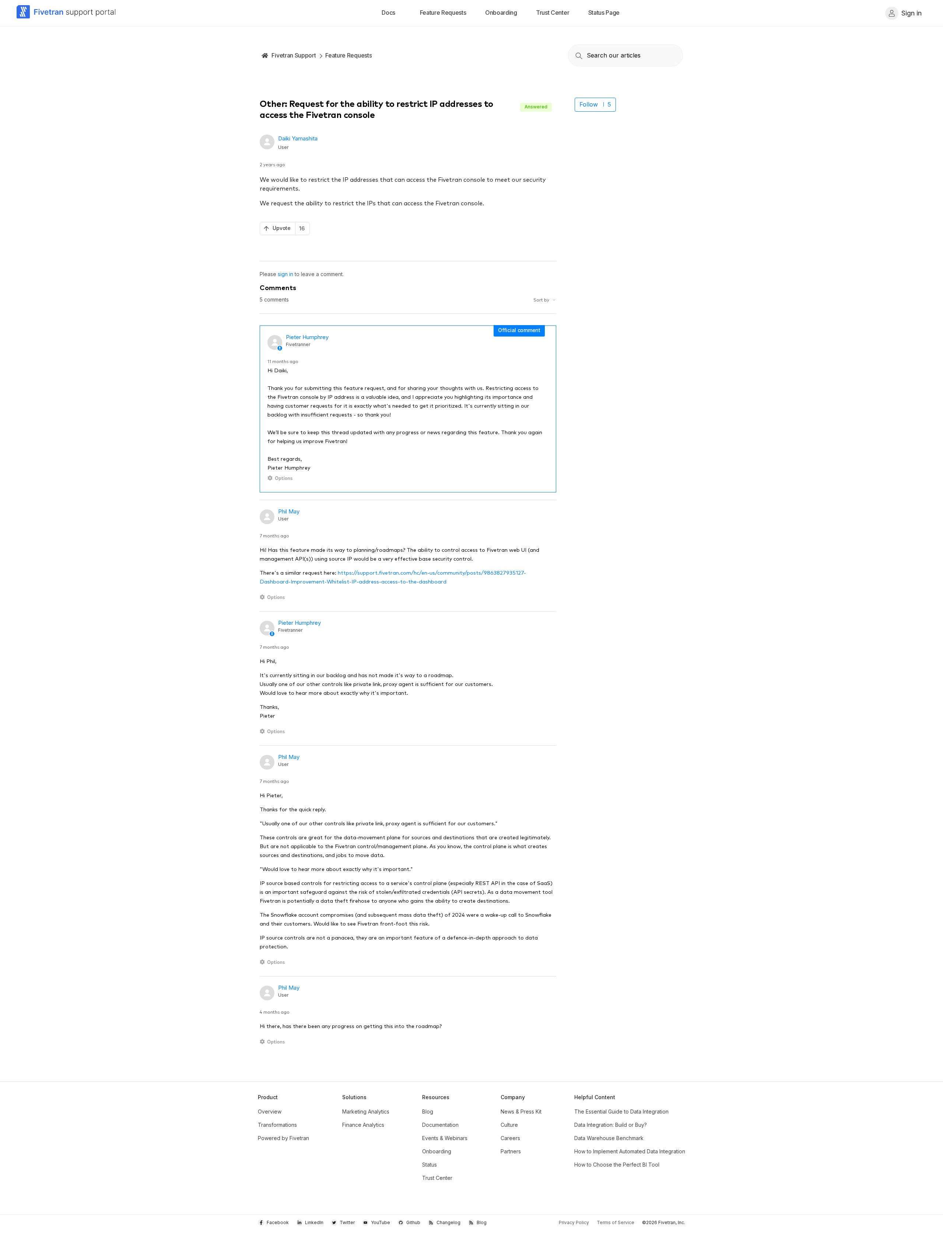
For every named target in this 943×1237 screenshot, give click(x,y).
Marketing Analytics (365, 1111)
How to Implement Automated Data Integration (629, 1151)
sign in (285, 274)
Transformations (277, 1125)
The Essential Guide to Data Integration (621, 1111)
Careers (510, 1138)
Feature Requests (348, 55)
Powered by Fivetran (283, 1138)
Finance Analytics (363, 1125)
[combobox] (625, 55)
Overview (269, 1111)
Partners (511, 1151)
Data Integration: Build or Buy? (610, 1125)
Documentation (440, 1125)
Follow (588, 104)
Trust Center (437, 1178)
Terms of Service (615, 1222)
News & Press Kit (521, 1111)
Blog (427, 1111)
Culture (509, 1125)
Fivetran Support (293, 55)
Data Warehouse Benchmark (609, 1138)
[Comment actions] (281, 478)
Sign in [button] (911, 13)
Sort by (541, 299)
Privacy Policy (574, 1222)
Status (429, 1164)
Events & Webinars (444, 1138)
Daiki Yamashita (298, 138)
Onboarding (436, 1151)
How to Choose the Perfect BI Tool (616, 1164)
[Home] (66, 13)
